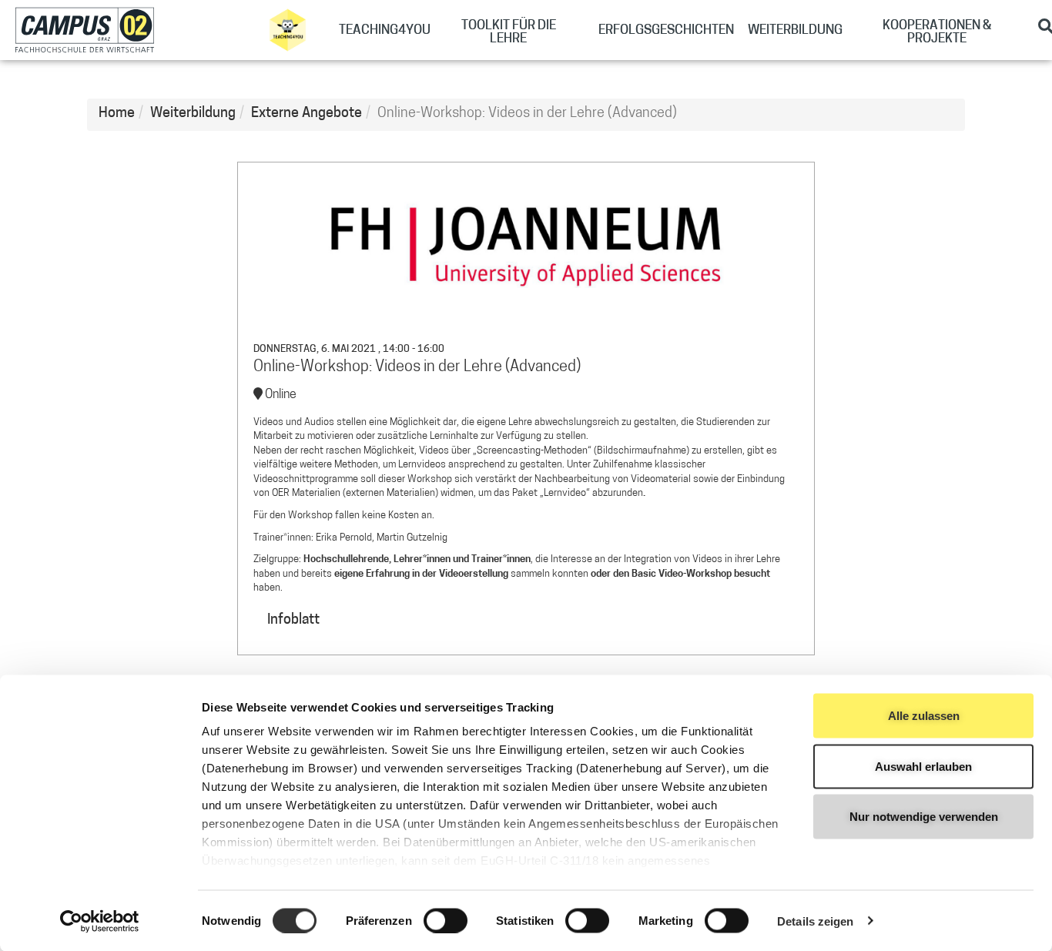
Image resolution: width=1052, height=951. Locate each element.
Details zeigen (815, 920)
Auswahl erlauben (923, 765)
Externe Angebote (306, 114)
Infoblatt (293, 621)
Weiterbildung (193, 114)
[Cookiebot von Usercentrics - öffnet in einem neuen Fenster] (99, 921)
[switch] (445, 920)
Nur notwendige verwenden (923, 816)
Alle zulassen (924, 715)
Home (117, 114)
